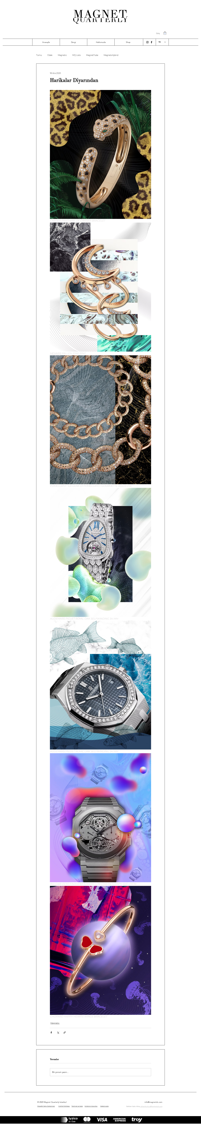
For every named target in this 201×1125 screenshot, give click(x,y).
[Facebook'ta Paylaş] (51, 1032)
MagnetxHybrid (111, 55)
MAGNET (100, 14)
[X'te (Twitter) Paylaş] (58, 1032)
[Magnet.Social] (151, 42)
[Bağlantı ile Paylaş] (64, 1032)
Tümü (39, 55)
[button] (165, 33)
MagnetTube (92, 55)
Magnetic (62, 55)
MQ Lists (76, 55)
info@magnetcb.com (153, 1102)
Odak (49, 55)
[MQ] (147, 42)
